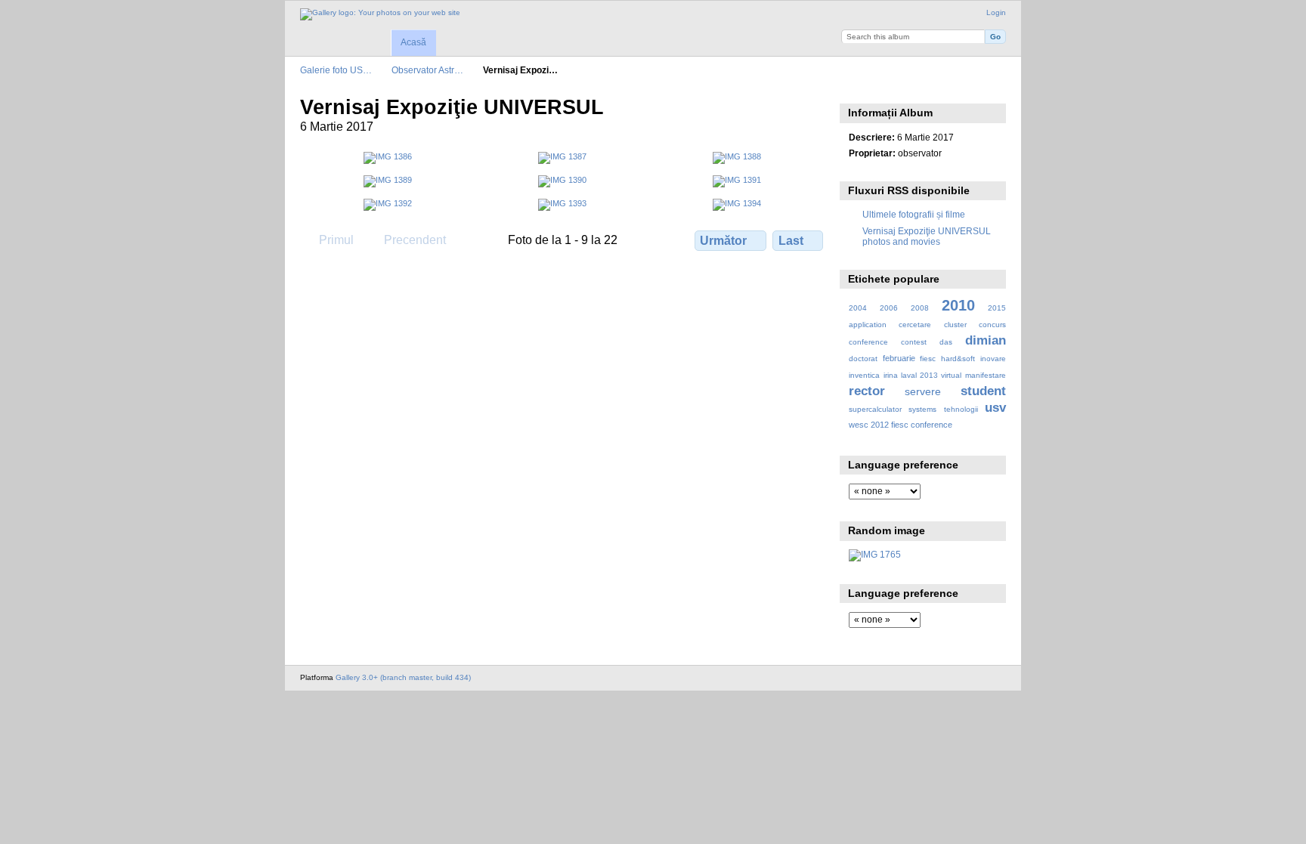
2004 (858, 308)
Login (996, 12)
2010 (958, 305)
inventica (864, 375)
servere (923, 391)
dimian (985, 340)
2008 (920, 308)
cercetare (915, 324)
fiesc (928, 358)
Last (790, 240)
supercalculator (875, 409)
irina (891, 375)
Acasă (413, 42)
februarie (899, 358)
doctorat (863, 358)
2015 (997, 308)
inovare (993, 358)
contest (914, 342)
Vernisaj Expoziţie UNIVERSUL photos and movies (926, 236)
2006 (889, 308)
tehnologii (961, 409)
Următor (723, 240)
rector (867, 391)
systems (922, 409)
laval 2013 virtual (931, 375)
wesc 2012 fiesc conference (900, 424)
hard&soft (958, 358)
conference (868, 342)
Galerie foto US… (336, 70)
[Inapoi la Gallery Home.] (380, 14)
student (983, 391)
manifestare (985, 375)
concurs (992, 324)
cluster (955, 324)
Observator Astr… (427, 70)
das (945, 342)
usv (995, 407)
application (868, 324)
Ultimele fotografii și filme (913, 214)
